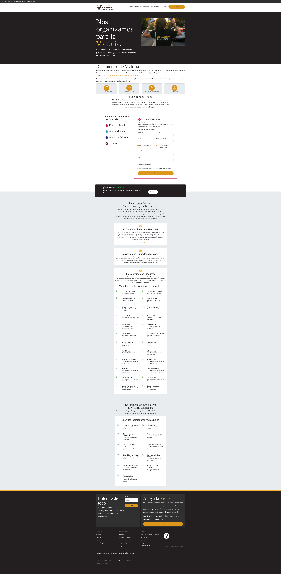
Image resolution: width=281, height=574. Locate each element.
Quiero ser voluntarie (145, 164)
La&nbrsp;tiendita (7, 1)
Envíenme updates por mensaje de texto (163, 146)
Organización (155, 7)
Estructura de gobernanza (126, 537)
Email (139, 138)
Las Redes (121, 534)
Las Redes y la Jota (101, 543)
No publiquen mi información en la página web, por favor (155, 168)
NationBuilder (127, 560)
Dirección (149, 151)
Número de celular (161, 138)
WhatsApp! (118, 187)
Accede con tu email (102, 563)
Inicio (131, 7)
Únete (164, 7)
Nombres (140, 132)
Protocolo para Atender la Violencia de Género (123, 75)
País (139, 157)
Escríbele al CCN (140, 242)
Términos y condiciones (169, 546)
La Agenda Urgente (101, 546)
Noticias (138, 7)
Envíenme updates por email (145, 146)
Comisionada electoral (125, 540)
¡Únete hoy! (153, 191)
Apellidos (158, 132)
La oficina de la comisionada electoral (24, 1)
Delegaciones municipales (126, 546)
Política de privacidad (179, 546)
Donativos (176, 6)
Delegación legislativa (125, 543)
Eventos (146, 7)
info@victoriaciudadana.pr (148, 543)
